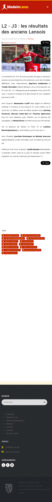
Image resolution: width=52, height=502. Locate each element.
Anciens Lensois (10, 43)
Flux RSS (9, 433)
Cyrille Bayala (11, 253)
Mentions (9, 424)
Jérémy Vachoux (11, 247)
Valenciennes (27, 244)
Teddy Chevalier (29, 247)
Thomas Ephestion (12, 250)
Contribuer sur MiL (12, 447)
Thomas (30, 39)
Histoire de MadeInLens (15, 421)
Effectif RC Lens (12, 417)
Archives (9, 427)
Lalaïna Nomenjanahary (14, 238)
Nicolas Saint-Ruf (36, 238)
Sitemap (9, 430)
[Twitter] (12, 465)
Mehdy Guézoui (11, 241)
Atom (16, 433)
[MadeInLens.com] (8, 488)
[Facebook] (8, 465)
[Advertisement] (26, 194)
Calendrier (10, 414)
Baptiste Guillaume (31, 235)
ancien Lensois (10, 244)
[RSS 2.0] (3, 465)
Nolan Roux (28, 241)
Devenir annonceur (12, 452)
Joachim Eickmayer (32, 250)
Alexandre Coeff (11, 235)
